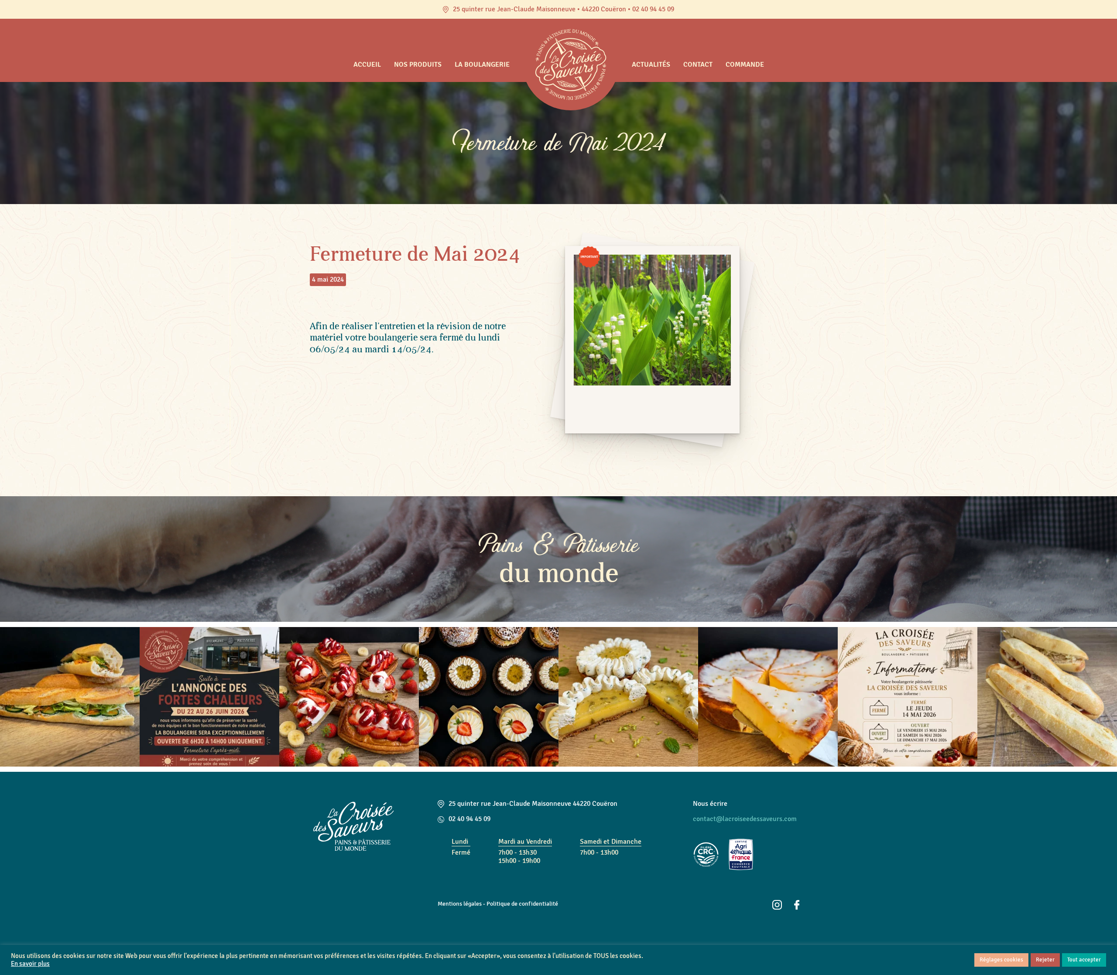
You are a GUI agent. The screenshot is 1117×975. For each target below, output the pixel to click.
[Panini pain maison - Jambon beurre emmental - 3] (1047, 697)
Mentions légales (460, 903)
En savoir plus (30, 964)
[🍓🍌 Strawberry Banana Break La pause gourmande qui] (349, 697)
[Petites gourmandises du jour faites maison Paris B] (488, 697)
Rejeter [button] (1045, 959)
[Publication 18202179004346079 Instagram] (907, 697)
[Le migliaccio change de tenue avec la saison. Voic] (768, 697)
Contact (698, 64)
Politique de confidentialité (522, 903)
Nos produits (418, 64)
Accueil (367, 64)
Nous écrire (710, 803)
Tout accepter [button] (1084, 959)
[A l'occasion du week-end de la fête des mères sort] (628, 697)
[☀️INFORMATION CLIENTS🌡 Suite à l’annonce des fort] (209, 697)
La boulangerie (482, 64)
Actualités (651, 64)
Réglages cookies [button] (1001, 959)
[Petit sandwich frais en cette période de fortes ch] (70, 697)
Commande (745, 64)
